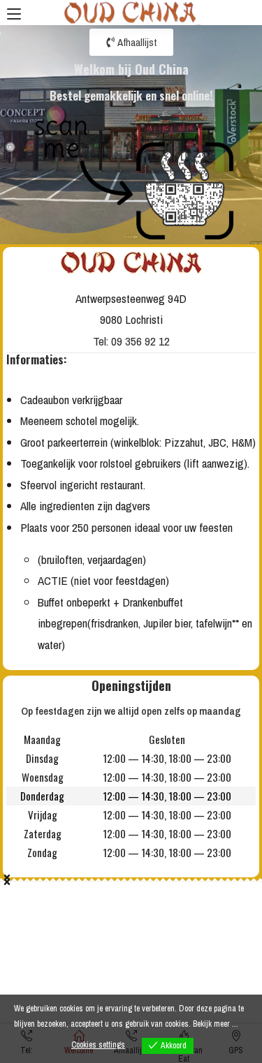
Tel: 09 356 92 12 (131, 341)
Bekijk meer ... (215, 1023)
